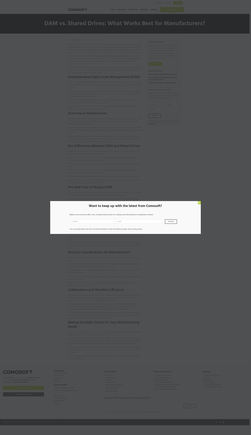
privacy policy (137, 229)
